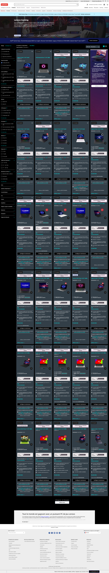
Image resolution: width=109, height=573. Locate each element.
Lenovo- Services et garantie (45, 557)
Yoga (88, 548)
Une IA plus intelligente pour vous (45, 543)
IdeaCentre (89, 555)
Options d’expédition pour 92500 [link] (24, 108)
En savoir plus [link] (20, 100)
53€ (27, 157)
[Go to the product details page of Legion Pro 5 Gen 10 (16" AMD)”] (99, 213)
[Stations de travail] (25, 10)
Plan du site (50, 567)
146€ (55, 307)
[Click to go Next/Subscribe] (23, 532)
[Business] (93, 7)
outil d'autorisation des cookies (35, 567)
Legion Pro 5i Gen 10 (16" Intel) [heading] (24, 203)
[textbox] (92, 532)
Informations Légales (12, 551)
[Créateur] (108, 7)
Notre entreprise (11, 541)
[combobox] (45, 4)
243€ (55, 232)
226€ (92, 232)
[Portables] (10, 10)
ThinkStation (89, 559)
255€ (73, 232)
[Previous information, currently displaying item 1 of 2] (14, 14)
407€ (18, 307)
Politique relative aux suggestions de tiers (59, 567)
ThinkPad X (89, 543)
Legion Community (59, 545)
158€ (92, 383)
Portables (24, 35)
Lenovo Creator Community (60, 541)
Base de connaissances (59, 563)
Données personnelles (25, 567)
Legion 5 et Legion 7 (45, 516)
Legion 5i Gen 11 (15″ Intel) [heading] (23, 57)
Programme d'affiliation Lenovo (61, 557)
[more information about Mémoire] (5, 135)
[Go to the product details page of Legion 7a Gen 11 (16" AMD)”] (99, 439)
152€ (36, 383)
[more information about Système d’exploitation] (10, 188)
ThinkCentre (89, 554)
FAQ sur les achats (74, 548)
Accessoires (53, 35)
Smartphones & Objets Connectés (92, 550)
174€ (55, 383)
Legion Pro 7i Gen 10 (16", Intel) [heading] (24, 278)
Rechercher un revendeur (60, 554)
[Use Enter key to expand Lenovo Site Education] (90, 1)
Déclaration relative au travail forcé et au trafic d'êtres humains (77, 567)
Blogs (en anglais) (59, 552)
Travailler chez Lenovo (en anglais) (14, 553)
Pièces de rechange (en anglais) (45, 559)
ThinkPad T (89, 541)
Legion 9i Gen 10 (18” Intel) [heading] (42, 129)
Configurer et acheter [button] (99, 86)
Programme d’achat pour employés (62, 559)
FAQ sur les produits (74, 546)
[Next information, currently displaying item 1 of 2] (94, 14)
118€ (36, 232)
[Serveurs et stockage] (61, 10)
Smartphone (53, 527)
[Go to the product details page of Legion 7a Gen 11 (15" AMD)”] (43, 439)
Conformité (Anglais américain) (14, 548)
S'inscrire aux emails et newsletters (61, 546)
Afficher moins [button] (20, 118)
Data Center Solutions (43, 554)
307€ (55, 459)
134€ (73, 307)
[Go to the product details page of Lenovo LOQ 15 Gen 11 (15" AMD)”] (80, 363)
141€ (73, 383)
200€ (73, 85)
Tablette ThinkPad (90, 545)
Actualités (10, 543)
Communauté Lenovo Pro (60, 543)
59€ (83, 157)
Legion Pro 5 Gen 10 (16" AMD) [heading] (98, 203)
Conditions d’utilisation (44, 567)
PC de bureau (32, 35)
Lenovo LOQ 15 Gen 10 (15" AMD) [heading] (80, 278)
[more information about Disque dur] (5, 149)
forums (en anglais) (59, 548)
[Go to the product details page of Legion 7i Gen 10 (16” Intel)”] (62, 213)
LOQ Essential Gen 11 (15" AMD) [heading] (43, 57)
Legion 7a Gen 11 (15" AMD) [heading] (42, 429)
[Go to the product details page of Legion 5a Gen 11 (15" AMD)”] (99, 287)
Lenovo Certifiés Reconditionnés (45, 552)
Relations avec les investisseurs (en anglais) (14, 546)
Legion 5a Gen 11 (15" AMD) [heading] (97, 278)
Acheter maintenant (93, 40)
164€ (92, 307)
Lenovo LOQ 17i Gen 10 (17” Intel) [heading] (43, 203)
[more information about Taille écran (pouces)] (9, 160)
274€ (18, 232)
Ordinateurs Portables (44, 541)
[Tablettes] (35, 10)
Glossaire (57, 561)
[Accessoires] (41, 10)
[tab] (104, 46)
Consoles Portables (61, 35)
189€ (18, 383)
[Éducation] (98, 7)
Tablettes (39, 35)
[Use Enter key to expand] (102, 4)
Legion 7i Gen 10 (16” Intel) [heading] (60, 203)
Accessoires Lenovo (43, 555)
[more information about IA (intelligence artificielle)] (12, 87)
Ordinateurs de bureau (44, 548)
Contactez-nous (74, 541)
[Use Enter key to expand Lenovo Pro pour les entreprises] (79, 1)
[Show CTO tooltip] (31, 73)
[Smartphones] (52, 10)
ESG (9, 549)
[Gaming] (103, 7)
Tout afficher (17, 35)
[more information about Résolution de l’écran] (9, 171)
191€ (92, 459)
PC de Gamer (42, 545)
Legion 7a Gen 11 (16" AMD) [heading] (97, 429)
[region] (54, 40)
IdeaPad (88, 546)
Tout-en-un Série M (90, 552)
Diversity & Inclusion (12, 555)
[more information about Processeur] (6, 121)
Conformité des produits (60, 555)
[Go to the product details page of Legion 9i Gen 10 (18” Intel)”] (43, 138)
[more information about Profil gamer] (6, 108)
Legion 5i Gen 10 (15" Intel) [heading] (97, 129)
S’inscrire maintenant (21, 86)
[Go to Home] (4, 4)
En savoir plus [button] (3, 83)
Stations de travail (43, 550)
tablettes (57, 527)
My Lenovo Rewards (59, 550)
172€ (36, 459)
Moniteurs (46, 35)
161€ (46, 157)
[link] (107, 1)
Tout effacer (32, 45)
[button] (105, 1)
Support (72, 543)
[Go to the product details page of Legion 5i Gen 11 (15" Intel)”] (80, 138)
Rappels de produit (43, 561)
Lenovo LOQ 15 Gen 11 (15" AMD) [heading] (80, 353)
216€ (36, 307)
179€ (65, 157)
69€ (27, 84)
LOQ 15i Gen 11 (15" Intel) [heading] (60, 57)
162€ (55, 85)
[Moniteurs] (30, 10)
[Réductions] (5, 10)
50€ (27, 458)
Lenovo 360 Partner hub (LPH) (29, 541)
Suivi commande (74, 545)
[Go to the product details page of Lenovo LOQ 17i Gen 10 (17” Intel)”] (43, 213)
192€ (92, 158)
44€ (46, 84)
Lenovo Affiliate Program (13, 557)
